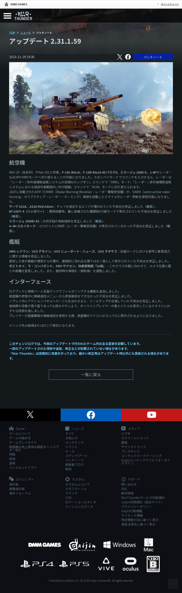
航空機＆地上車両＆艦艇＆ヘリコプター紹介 (34, 448)
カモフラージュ (76, 488)
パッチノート (153, 57)
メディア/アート (76, 455)
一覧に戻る (91, 374)
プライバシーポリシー (136, 506)
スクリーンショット (135, 437)
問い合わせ (129, 484)
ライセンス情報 (132, 515)
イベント (71, 446)
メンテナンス (74, 442)
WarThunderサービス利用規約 (143, 497)
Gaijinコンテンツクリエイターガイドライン (145, 462)
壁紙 (124, 442)
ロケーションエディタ (80, 502)
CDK (68, 497)
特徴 (12, 454)
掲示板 (13, 484)
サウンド (71, 493)
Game (20, 429)
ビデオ (126, 433)
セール (70, 451)
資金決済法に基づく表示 (138, 524)
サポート (133, 479)
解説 (68, 468)
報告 (149, 206)
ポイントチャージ (170, 4)
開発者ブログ (74, 464)
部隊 (12, 463)
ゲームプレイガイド (23, 442)
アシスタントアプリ (23, 467)
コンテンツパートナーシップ (141, 455)
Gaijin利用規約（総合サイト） (142, 502)
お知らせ (71, 437)
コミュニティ (24, 479)
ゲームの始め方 (20, 437)
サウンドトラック (133, 446)
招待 (12, 458)
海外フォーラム (20, 493)
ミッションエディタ (79, 506)
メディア (133, 429)
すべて (69, 433)
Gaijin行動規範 (131, 510)
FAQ (124, 488)
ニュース (25, 32)
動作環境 (127, 493)
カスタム (77, 479)
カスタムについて (77, 484)
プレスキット (130, 451)
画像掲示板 (17, 488)
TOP (12, 32)
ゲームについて (20, 433)
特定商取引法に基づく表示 (139, 519)
